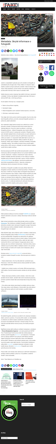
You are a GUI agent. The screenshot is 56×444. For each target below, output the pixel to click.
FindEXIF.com (27, 213)
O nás (8, 9)
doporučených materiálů (15, 253)
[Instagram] (19, 51)
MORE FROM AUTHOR (18, 369)
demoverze (18, 334)
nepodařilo (10, 344)
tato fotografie (31, 55)
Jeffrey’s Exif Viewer (6, 160)
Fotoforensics (21, 234)
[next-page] (4, 391)
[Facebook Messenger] (14, 51)
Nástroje (27, 9)
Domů (4, 9)
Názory (13, 9)
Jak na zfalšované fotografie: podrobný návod (30, 382)
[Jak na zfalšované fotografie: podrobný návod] (31, 375)
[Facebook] (2, 51)
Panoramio (4, 223)
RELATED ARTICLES (6, 369)
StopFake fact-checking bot (46, 86)
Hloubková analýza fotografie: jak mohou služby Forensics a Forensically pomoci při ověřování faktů (18, 383)
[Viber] (5, 51)
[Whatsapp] (11, 51)
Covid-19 (33, 9)
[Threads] (22, 51)
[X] (8, 51)
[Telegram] (16, 51)
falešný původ (17, 346)
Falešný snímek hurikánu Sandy (7, 312)
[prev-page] (2, 391)
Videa (23, 9)
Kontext (18, 9)
